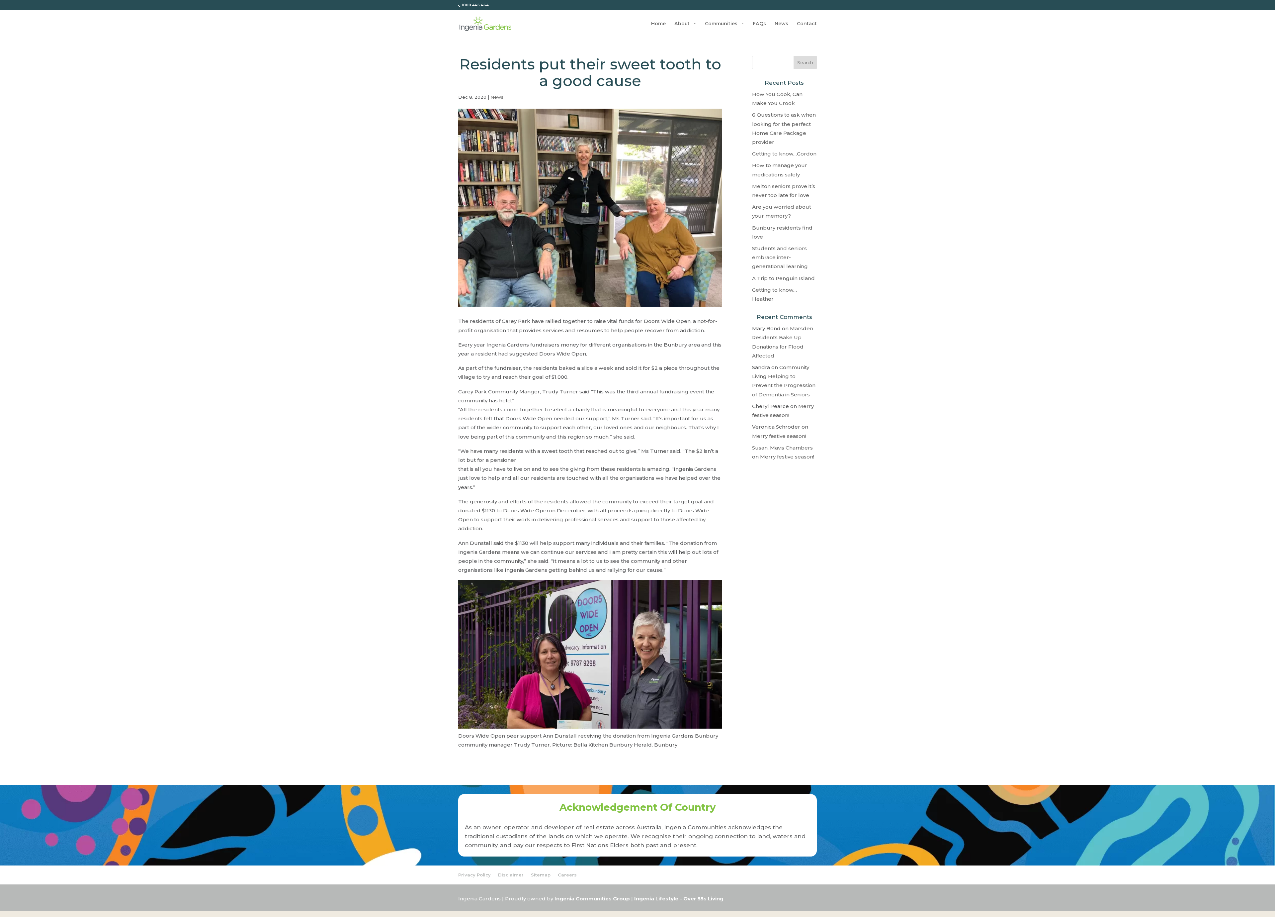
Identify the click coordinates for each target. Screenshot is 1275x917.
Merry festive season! (779, 436)
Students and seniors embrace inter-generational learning (780, 257)
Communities (721, 24)
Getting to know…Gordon (784, 154)
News (781, 24)
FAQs (759, 24)
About (682, 24)
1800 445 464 (475, 5)
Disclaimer (511, 874)
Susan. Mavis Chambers (782, 448)
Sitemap (541, 874)
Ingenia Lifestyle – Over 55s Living (678, 899)
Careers (567, 874)
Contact (807, 24)
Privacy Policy (474, 874)
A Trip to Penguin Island (783, 278)
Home (658, 24)
